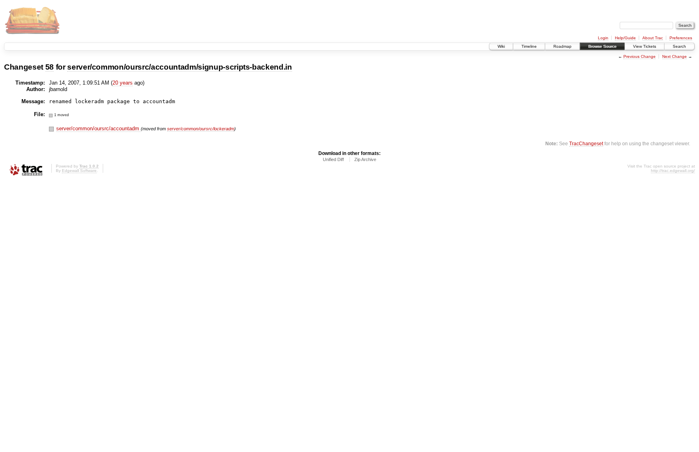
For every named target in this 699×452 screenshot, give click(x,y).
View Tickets (644, 46)
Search (679, 46)
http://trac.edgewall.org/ (673, 170)
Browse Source (602, 46)
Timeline (529, 46)
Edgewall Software (79, 170)
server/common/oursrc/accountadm (98, 128)
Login (603, 38)
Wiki (501, 46)
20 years (122, 83)
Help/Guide (625, 38)
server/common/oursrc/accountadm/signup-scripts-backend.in (179, 67)
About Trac (652, 38)
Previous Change (639, 56)
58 (49, 67)
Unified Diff (333, 159)
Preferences (680, 38)
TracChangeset (586, 143)
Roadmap (562, 46)
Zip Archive (365, 159)
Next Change (674, 56)
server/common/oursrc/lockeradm (200, 128)
